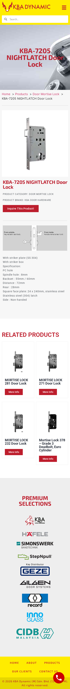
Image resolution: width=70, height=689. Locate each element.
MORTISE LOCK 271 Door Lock (50, 381)
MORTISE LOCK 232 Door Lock (16, 441)
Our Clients (22, 671)
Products (52, 662)
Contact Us (48, 671)
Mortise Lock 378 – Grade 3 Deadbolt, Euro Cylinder (52, 445)
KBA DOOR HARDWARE (38, 200)
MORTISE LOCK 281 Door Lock (16, 381)
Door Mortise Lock (41, 194)
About (32, 662)
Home (14, 662)
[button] (64, 7)
